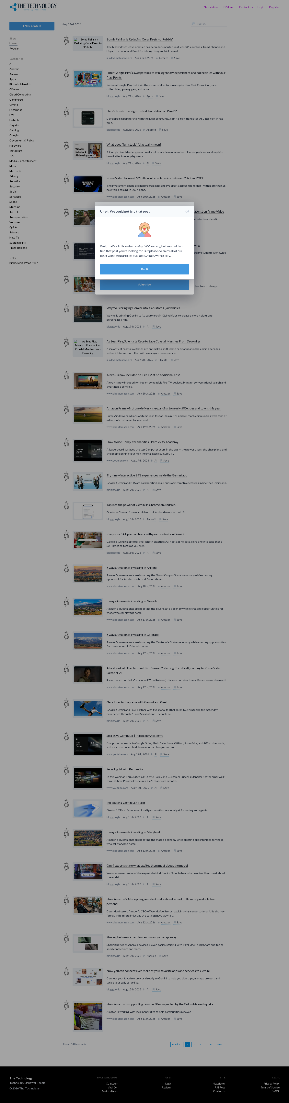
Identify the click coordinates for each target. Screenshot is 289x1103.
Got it (144, 269)
